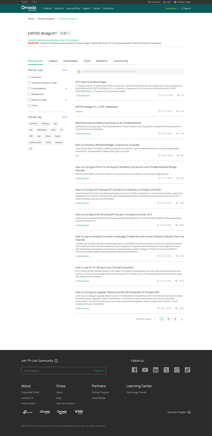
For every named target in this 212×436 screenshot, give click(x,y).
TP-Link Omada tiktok (187, 370)
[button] (154, 2)
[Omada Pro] (61, 412)
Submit (79, 71)
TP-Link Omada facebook (134, 370)
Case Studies (99, 397)
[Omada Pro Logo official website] (24, 2)
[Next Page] (181, 319)
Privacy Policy (28, 403)
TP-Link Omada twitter (166, 370)
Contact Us (27, 397)
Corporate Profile (30, 392)
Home (31, 18)
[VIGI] (78, 412)
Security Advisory (65, 403)
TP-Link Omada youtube (145, 370)
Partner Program (100, 392)
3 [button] (175, 319)
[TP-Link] (27, 412)
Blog (58, 397)
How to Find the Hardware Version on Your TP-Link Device (53, 40)
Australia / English (176, 412)
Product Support (46, 18)
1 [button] (161, 319)
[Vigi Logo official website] (34, 2)
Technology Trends (136, 392)
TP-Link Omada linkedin (155, 370)
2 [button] (168, 319)
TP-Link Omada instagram (177, 370)
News (59, 392)
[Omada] (44, 412)
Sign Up (99, 370)
